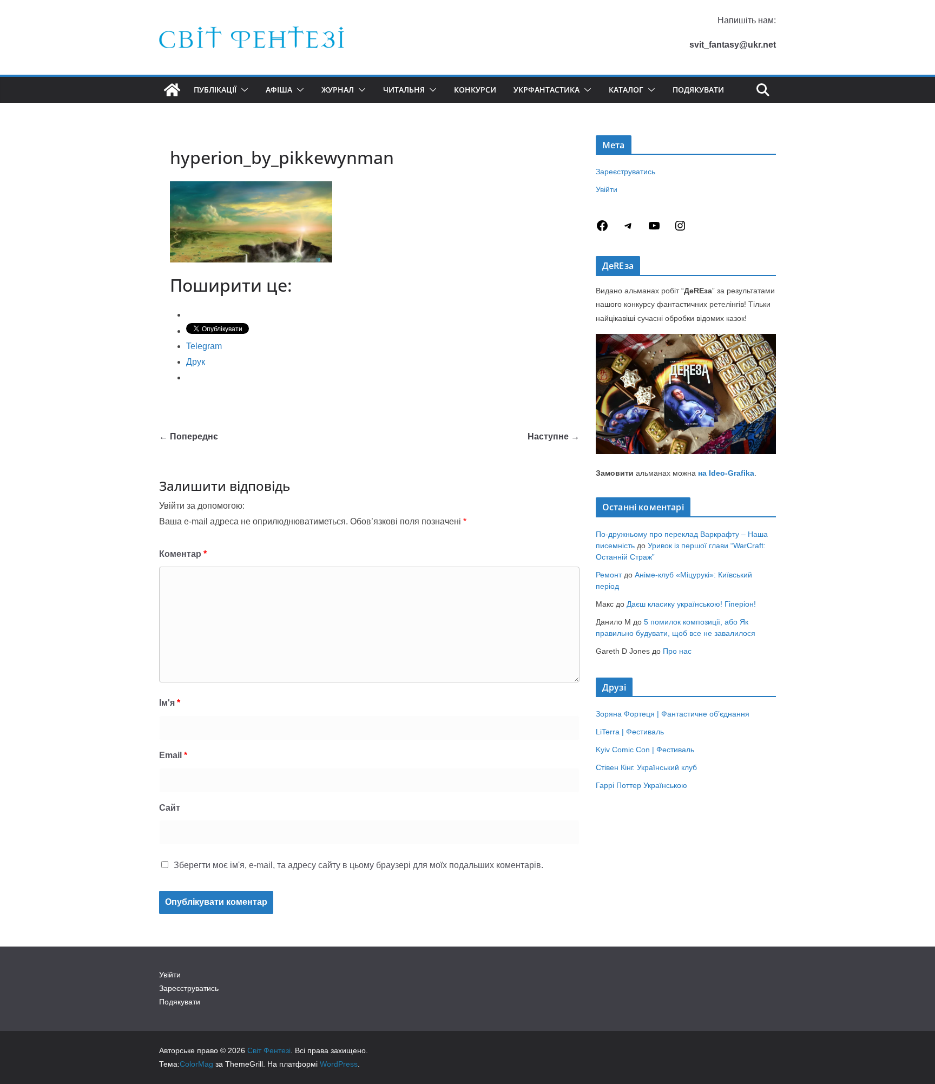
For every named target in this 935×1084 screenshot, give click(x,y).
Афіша (279, 89)
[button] (242, 89)
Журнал (337, 89)
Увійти (606, 189)
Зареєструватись (625, 171)
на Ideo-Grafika (726, 473)
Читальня (404, 89)
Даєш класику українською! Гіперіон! (691, 604)
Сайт (169, 807)
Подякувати (698, 89)
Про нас (677, 651)
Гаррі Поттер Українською (641, 785)
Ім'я (169, 702)
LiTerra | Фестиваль (630, 731)
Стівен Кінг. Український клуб (646, 767)
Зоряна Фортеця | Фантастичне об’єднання (672, 713)
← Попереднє (188, 436)
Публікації (215, 89)
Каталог (626, 89)
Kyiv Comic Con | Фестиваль (645, 749)
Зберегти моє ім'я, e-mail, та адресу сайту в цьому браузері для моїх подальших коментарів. (358, 865)
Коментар (183, 554)
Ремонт (609, 574)
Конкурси (475, 89)
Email (173, 755)
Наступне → (554, 436)
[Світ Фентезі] (172, 90)
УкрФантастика (546, 89)
